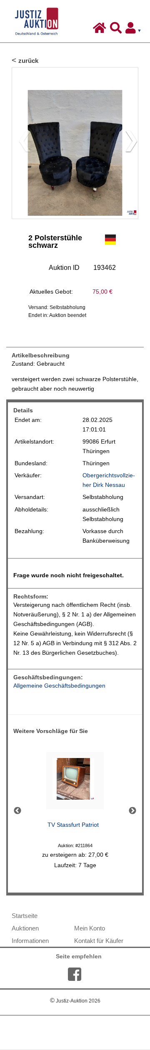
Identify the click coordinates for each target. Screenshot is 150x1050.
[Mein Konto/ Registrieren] (135, 30)
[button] (128, 143)
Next (132, 811)
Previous (17, 811)
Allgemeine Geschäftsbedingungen (59, 686)
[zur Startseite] (100, 30)
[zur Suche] (117, 30)
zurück (28, 60)
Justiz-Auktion (75, 1001)
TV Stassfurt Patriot (73, 825)
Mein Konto (89, 928)
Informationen (30, 940)
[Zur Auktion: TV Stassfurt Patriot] (75, 783)
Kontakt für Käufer (98, 940)
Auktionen (25, 928)
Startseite (25, 915)
